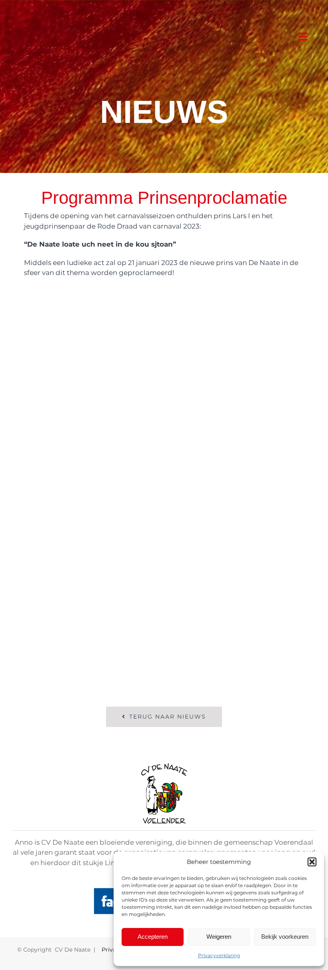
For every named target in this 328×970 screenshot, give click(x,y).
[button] (312, 862)
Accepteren (153, 936)
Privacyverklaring (219, 955)
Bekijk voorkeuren (284, 936)
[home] (164, 768)
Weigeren (218, 936)
